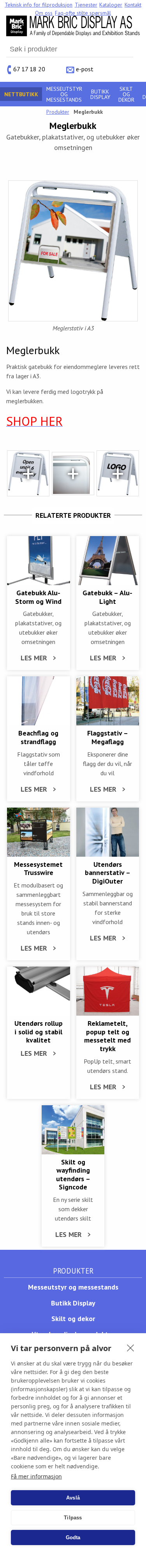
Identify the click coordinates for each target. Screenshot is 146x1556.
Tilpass (73, 1518)
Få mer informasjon (36, 1476)
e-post (84, 68)
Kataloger (110, 4)
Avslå (73, 1498)
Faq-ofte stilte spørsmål (83, 12)
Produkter (57, 111)
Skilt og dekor (126, 94)
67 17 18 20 (29, 68)
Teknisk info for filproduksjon (38, 4)
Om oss (44, 12)
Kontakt (133, 4)
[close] (131, 1347)
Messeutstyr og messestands (64, 94)
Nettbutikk (21, 94)
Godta (73, 1537)
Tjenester (86, 4)
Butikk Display (100, 94)
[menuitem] (39, 5)
